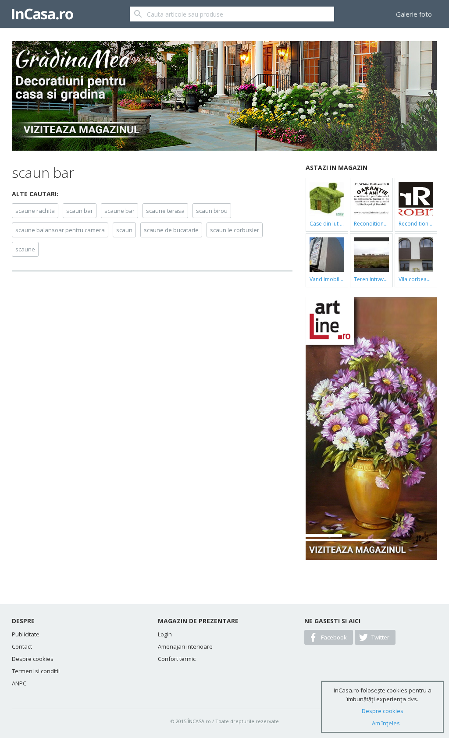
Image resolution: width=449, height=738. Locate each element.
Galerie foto (414, 14)
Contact (22, 646)
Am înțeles (386, 723)
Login (165, 634)
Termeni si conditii (36, 671)
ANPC (19, 683)
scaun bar (79, 211)
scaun (124, 230)
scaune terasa (165, 211)
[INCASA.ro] (42, 14)
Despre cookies (32, 659)
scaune (25, 249)
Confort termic (177, 659)
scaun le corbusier (234, 230)
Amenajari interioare (185, 646)
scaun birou (212, 211)
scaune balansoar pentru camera (60, 230)
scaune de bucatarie (171, 230)
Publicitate (25, 634)
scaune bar (119, 211)
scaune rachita (35, 211)
